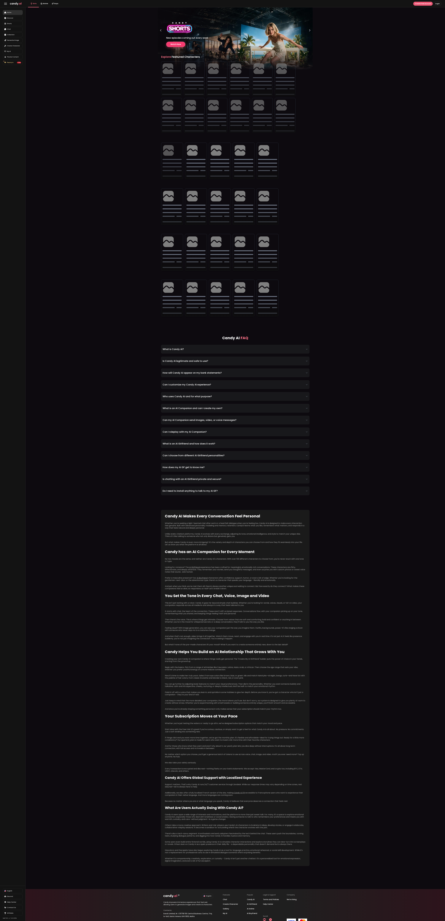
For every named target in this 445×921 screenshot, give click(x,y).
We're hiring (292, 899)
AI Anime (250, 909)
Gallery (226, 909)
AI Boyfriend (202, 578)
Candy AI (251, 899)
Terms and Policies (271, 899)
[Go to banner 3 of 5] (235, 52)
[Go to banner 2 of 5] (231, 52)
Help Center (268, 904)
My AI (225, 913)
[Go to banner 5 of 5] (242, 52)
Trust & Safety (13, 918)
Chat (225, 899)
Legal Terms (5, 918)
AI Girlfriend (194, 567)
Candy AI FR (239, 792)
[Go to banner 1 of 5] (228, 52)
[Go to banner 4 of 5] (238, 52)
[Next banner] (310, 39)
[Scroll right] (201, 57)
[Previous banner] (161, 39)
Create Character (230, 904)
